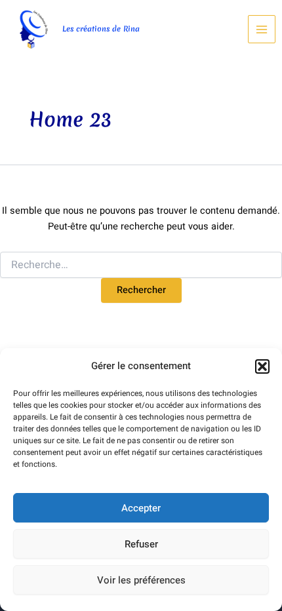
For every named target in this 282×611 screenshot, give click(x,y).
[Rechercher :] (141, 265)
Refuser (141, 544)
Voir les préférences (141, 580)
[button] (262, 366)
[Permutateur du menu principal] (261, 29)
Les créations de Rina (101, 29)
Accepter (141, 508)
